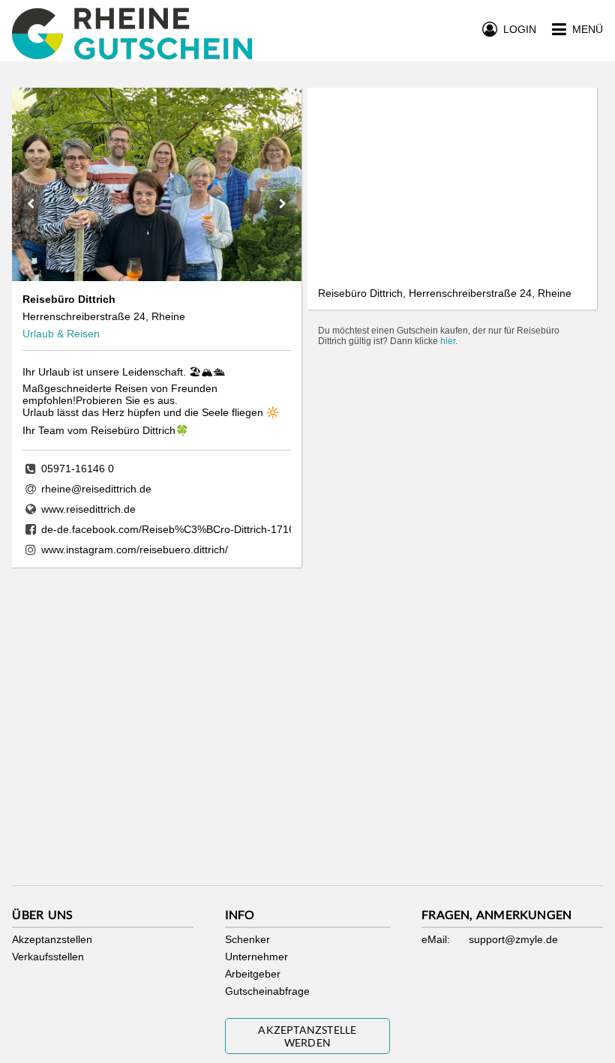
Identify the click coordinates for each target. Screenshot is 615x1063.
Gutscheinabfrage (267, 991)
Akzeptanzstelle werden (307, 1036)
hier (447, 341)
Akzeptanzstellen (52, 939)
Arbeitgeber (252, 974)
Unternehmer (256, 957)
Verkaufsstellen (48, 957)
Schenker (247, 939)
